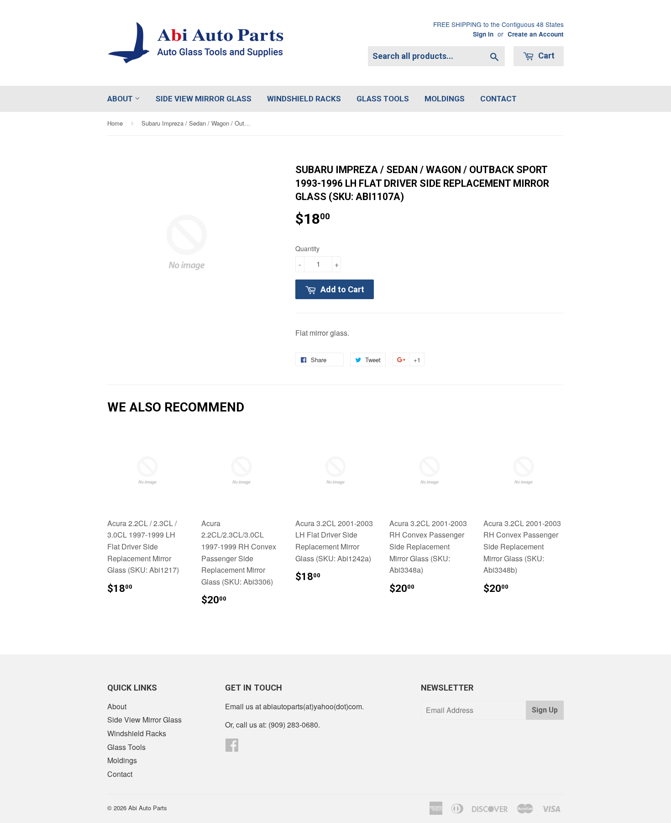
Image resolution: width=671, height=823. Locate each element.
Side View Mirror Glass (204, 98)
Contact (498, 98)
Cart (545, 55)
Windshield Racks (304, 98)
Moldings (445, 98)
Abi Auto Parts (147, 807)
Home (115, 123)
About (121, 98)
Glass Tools (382, 98)
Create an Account (536, 34)
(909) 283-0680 (293, 724)
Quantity (307, 248)
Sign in (483, 34)
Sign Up (545, 710)
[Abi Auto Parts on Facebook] (232, 747)
